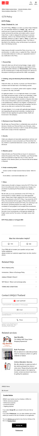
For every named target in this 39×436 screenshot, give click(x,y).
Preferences (19, 430)
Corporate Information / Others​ (24, 9)
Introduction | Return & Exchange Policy (13, 272)
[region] (19, 414)
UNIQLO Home (6, 386)
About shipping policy (8, 267)
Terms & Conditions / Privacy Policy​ (9, 11)
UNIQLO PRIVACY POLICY (9, 277)
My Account (5, 390)
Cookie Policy (11, 421)
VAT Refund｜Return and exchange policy (14, 282)
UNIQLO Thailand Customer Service (9, 9)
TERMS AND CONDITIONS (10, 287)
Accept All (19, 425)
